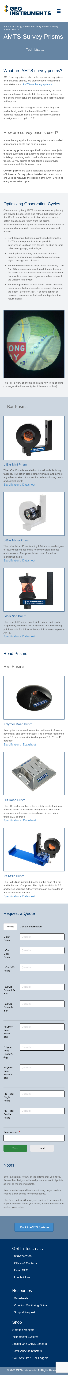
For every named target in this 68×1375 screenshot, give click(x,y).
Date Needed (11, 1132)
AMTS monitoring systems (37, 84)
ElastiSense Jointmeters (27, 1351)
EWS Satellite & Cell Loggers (30, 1358)
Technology (17, 26)
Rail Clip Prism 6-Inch (8, 1007)
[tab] (10, 926)
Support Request (24, 1312)
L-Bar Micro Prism (6, 953)
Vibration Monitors (23, 1330)
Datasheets (20, 1298)
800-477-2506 (22, 1256)
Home (6, 26)
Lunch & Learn (22, 1277)
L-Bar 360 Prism (8, 969)
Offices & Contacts (25, 1263)
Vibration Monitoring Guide (30, 1305)
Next (42, 1148)
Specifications (12, 484)
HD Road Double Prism (8, 1114)
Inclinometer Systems (25, 1337)
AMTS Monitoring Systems (37, 26)
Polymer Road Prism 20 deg (8, 1052)
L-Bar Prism (6, 938)
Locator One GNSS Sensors (29, 1344)
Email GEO (20, 1270)
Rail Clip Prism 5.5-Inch (9, 990)
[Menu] (58, 11)
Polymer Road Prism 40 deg (8, 1072)
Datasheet (29, 744)
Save (15, 1148)
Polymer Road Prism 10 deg (8, 1031)
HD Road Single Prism (8, 1097)
